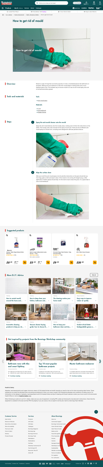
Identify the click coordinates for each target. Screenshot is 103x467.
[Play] (51, 50)
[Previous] (3, 361)
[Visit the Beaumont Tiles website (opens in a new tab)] (76, 8)
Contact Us (15, 463)
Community (8, 463)
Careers (28, 463)
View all (94, 275)
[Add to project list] (7, 235)
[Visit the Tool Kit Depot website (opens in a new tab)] (91, 8)
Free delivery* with (37, 11)
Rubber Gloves (42, 112)
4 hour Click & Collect (65, 11)
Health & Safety (23, 396)
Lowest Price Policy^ (14, 11)
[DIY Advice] (19, 8)
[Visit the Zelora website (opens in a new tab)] (84, 8)
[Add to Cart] (24, 262)
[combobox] (51, 3)
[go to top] (96, 412)
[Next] (100, 361)
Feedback (21, 463)
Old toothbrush (42, 110)
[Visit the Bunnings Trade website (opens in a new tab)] (98, 8)
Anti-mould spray (42, 100)
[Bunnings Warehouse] (6, 4)
